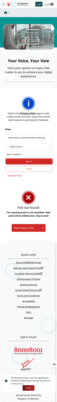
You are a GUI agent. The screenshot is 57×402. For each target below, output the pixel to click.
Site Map (28, 317)
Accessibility (28, 301)
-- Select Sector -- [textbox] (16, 146)
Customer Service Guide (27, 273)
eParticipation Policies (28, 279)
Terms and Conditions (28, 295)
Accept (28, 388)
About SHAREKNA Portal (28, 262)
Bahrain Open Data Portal (27, 268)
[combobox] (29, 137)
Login (39, 4)
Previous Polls (28, 113)
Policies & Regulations (28, 306)
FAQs (28, 312)
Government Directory (27, 290)
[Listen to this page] (54, 364)
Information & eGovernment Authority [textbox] (26, 137)
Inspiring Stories (28, 284)
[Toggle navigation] (4, 4)
